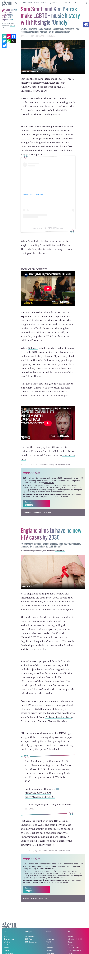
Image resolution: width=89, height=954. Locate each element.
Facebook (50, 948)
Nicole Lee (50, 36)
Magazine (17, 3)
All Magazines (30, 936)
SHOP (66, 3)
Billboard (33, 348)
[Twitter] (4, 41)
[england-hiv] (53, 572)
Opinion (6, 951)
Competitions (60, 3)
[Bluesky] (4, 45)
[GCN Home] (7, 3)
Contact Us (72, 945)
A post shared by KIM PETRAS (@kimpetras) (48, 228)
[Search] (87, 3)
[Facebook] (13, 36)
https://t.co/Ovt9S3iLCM (38, 793)
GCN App (28, 939)
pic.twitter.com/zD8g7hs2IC (40, 797)
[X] (13, 41)
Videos (6, 948)
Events (6, 945)
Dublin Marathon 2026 (33, 3)
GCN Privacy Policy (75, 951)
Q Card (70, 936)
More (70, 3)
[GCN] (9, 927)
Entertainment (9, 939)
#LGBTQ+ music (37, 513)
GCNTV (24, 3)
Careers (70, 942)
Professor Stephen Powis (58, 717)
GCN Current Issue (31, 942)
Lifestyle (7, 942)
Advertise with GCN (75, 939)
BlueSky (49, 945)
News (6, 936)
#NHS (41, 898)
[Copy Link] (9, 36)
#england (26, 898)
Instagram (50, 939)
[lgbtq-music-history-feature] (53, 57)
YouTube (49, 951)
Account (77, 3)
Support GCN (52, 3)
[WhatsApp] (9, 41)
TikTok (48, 942)
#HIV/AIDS (34, 898)
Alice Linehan (60, 551)
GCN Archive (44, 3)
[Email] (4, 36)
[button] (86, 24)
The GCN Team (73, 948)
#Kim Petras (27, 513)
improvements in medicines (36, 837)
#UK (46, 898)
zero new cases (29, 609)
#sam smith (47, 513)
